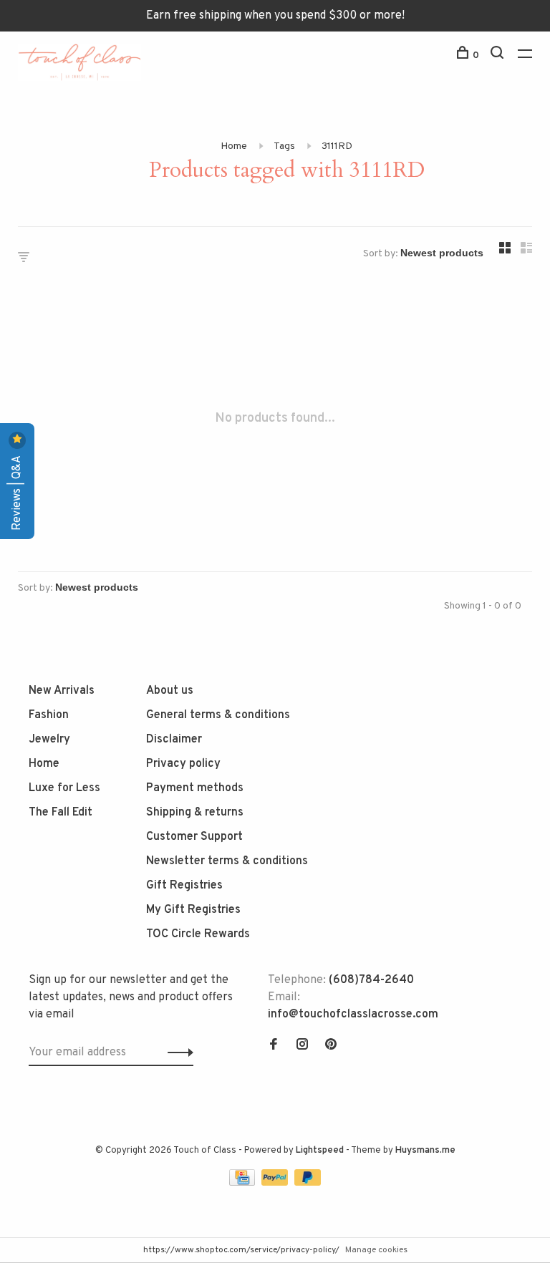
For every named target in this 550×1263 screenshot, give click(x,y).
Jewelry (49, 739)
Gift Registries (184, 886)
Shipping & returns (194, 812)
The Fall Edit (60, 812)
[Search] (499, 55)
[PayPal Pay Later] (307, 1183)
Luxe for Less (64, 788)
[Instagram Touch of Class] (302, 1046)
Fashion (49, 715)
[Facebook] (273, 1046)
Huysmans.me (425, 1150)
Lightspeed (320, 1150)
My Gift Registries (193, 910)
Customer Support (194, 837)
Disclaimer (174, 739)
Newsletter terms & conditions (227, 861)
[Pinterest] (331, 1046)
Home (234, 146)
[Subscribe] (176, 1052)
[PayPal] (276, 1183)
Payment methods (194, 788)
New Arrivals (62, 691)
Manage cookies (376, 1250)
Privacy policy (183, 764)
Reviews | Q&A (17, 492)
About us (169, 691)
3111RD (337, 146)
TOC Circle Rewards (198, 934)
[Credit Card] (243, 1183)
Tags (284, 146)
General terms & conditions (218, 715)
